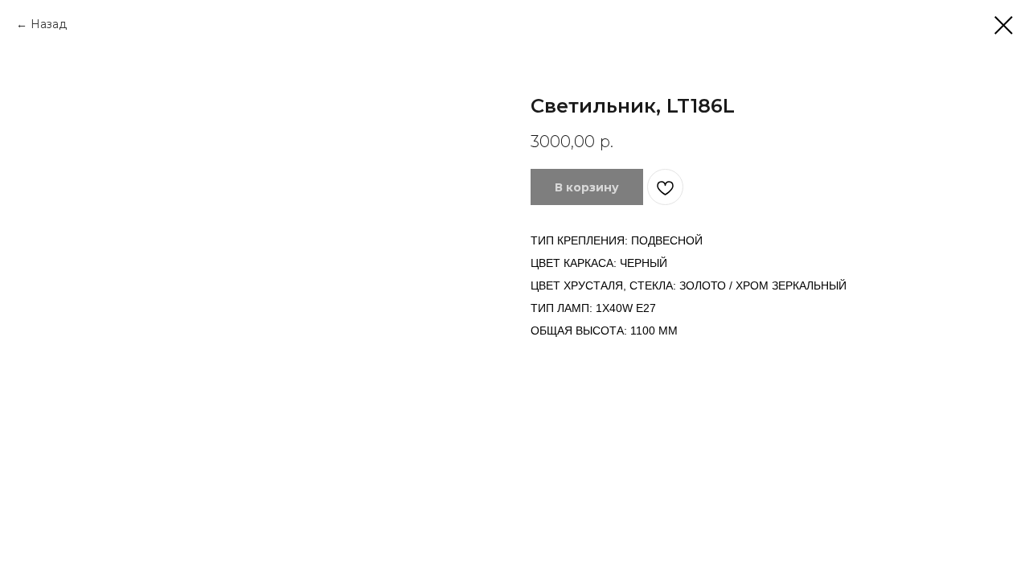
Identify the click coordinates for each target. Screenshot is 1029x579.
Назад (49, 24)
